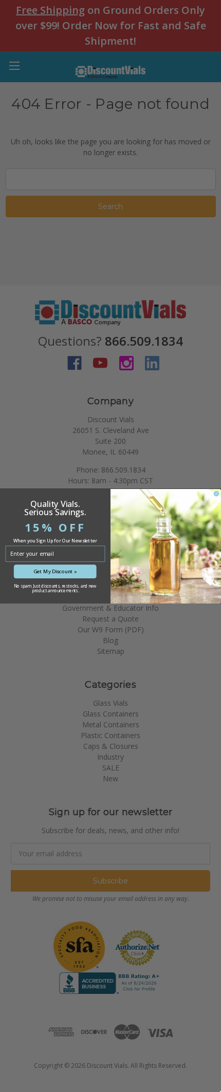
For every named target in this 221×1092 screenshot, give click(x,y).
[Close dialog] (216, 493)
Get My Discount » (55, 571)
